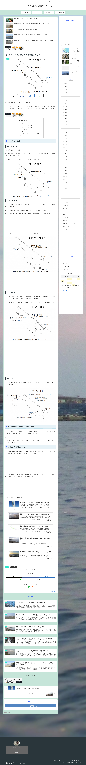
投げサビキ (24, 131)
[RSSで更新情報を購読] (32, 587)
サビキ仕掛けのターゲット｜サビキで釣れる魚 (31, 133)
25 (73, 285)
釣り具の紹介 (78, 760)
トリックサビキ (25, 129)
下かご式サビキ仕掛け (27, 127)
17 (70, 283)
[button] (47, 95)
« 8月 (62, 290)
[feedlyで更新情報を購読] (29, 587)
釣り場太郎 (16, 747)
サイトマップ (72, 760)
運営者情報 (56, 760)
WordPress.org (65, 269)
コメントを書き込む (30, 706)
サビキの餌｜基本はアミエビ (27, 135)
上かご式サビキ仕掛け (27, 125)
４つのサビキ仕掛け (25, 123)
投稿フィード (65, 263)
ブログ (8, 566)
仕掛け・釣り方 (13, 566)
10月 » (66, 290)
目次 (22, 120)
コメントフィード (66, 266)
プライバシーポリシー (63, 760)
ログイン (64, 260)
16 (68, 283)
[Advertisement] (71, 31)
